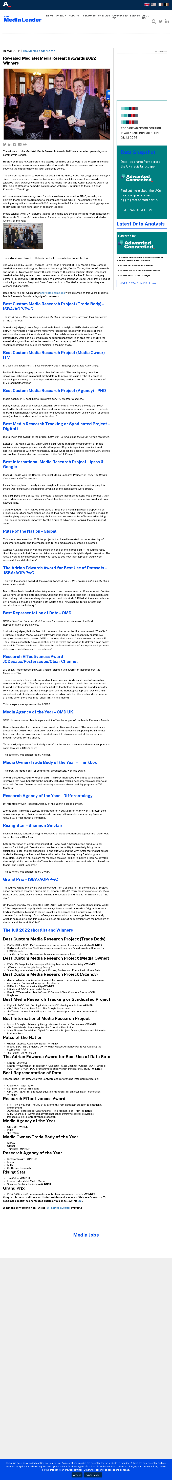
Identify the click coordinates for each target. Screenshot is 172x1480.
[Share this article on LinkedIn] (9, 144)
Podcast (75, 15)
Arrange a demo (139, 210)
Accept (77, 1475)
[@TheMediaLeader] (160, 21)
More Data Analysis (135, 283)
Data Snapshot (138, 152)
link (80, 1200)
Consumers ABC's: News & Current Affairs (138, 271)
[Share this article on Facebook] (14, 144)
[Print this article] (25, 144)
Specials (104, 15)
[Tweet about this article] (4, 144)
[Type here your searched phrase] (154, 21)
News (50, 15)
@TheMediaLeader (59, 1207)
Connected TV (120, 17)
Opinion (61, 15)
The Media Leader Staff (38, 51)
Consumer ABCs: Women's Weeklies (135, 265)
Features (89, 15)
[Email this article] (20, 144)
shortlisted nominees (53, 292)
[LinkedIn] (167, 21)
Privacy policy (93, 1475)
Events (135, 15)
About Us (146, 17)
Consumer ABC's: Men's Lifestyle (133, 276)
